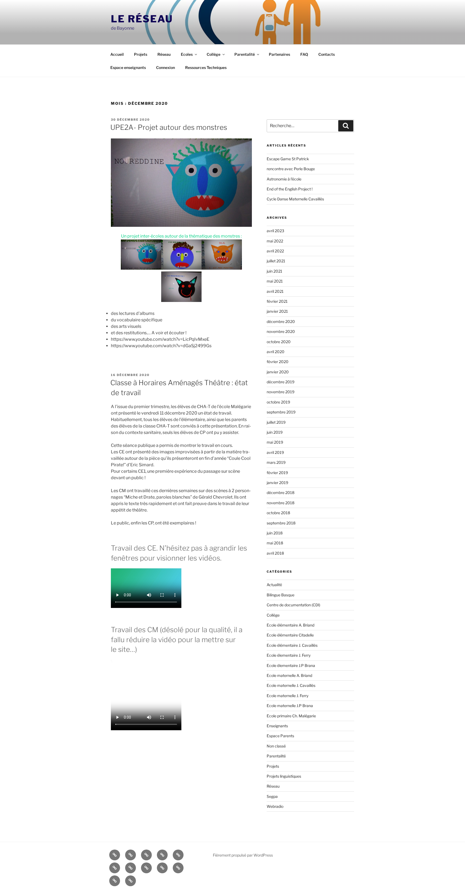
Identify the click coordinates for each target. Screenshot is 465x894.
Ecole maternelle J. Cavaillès (291, 685)
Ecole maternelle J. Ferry (287, 695)
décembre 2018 (280, 492)
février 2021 (277, 301)
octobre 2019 (278, 402)
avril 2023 (275, 230)
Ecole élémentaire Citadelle (290, 635)
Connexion (165, 67)
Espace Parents (280, 735)
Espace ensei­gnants (128, 67)
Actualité (274, 584)
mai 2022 (275, 241)
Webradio (275, 806)
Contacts (326, 54)
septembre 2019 (281, 412)
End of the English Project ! (289, 189)
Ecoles (187, 54)
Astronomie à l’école (284, 179)
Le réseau (142, 19)
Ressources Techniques (206, 67)
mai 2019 (275, 442)
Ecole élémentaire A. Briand (290, 625)
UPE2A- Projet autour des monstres (168, 127)
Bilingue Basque (280, 595)
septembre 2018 (281, 523)
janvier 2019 (277, 482)
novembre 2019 (280, 391)
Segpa (272, 796)
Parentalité (244, 54)
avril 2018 (275, 553)
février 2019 (277, 472)
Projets (140, 54)
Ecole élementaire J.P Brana (291, 665)
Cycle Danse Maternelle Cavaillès (295, 199)
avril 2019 (275, 452)
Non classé (276, 746)
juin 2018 (275, 533)
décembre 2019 (280, 382)
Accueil (117, 54)
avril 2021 (275, 291)
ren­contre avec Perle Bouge (291, 168)
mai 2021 (275, 281)
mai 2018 (275, 543)
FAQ (304, 54)
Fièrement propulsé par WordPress (243, 855)
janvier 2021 (277, 311)
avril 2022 (275, 251)
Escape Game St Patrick (288, 158)
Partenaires (279, 54)
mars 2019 (276, 462)
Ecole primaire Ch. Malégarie (291, 716)
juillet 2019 (276, 422)
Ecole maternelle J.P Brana (290, 705)
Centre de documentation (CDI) (293, 605)
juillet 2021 (276, 261)
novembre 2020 (281, 331)
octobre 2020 (279, 341)
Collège (213, 54)
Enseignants (277, 725)
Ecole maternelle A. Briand (289, 675)
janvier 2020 (278, 372)
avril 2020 (275, 351)
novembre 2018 (280, 502)
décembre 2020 (281, 321)
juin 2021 (274, 271)
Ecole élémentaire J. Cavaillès (292, 645)
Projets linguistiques (284, 776)
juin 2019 (275, 432)
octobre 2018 (278, 512)
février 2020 (277, 361)
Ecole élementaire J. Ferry (289, 655)
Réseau (164, 54)
